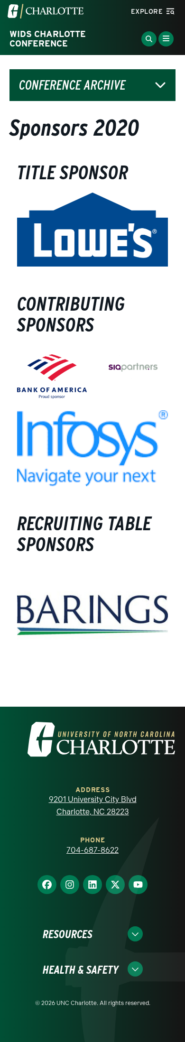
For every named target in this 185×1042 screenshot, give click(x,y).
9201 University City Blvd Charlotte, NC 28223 (93, 805)
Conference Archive (72, 85)
